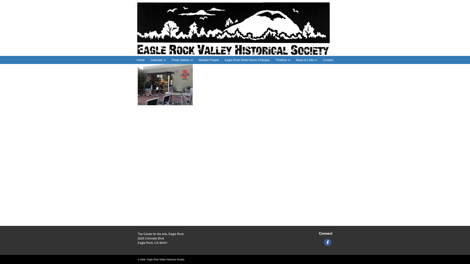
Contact (328, 60)
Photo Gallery (180, 60)
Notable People (209, 60)
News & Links (305, 60)
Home (141, 60)
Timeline (281, 60)
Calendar (156, 60)
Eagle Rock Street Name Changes (247, 60)
